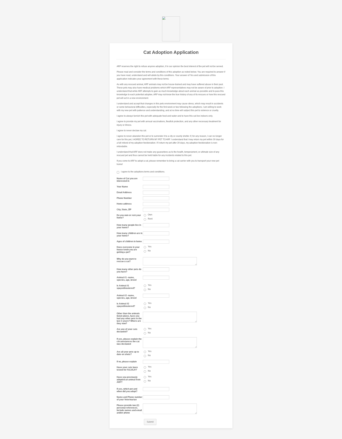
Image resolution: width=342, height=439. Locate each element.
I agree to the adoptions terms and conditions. (143, 171)
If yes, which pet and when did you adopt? (127, 390)
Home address (124, 204)
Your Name (122, 186)
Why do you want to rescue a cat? (126, 260)
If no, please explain (127, 361)
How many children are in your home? (129, 234)
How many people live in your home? (129, 226)
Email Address (124, 192)
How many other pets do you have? (129, 270)
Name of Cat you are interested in (127, 179)
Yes (149, 246)
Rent (150, 219)
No (149, 250)
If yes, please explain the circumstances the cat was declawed (129, 341)
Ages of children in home (129, 241)
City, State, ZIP (124, 209)
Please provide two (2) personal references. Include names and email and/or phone (129, 409)
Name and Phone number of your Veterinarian (129, 398)
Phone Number (124, 198)
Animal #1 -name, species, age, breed (126, 278)
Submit (150, 422)
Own (150, 214)
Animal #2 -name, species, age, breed (126, 296)
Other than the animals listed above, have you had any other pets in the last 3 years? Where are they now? (129, 318)
